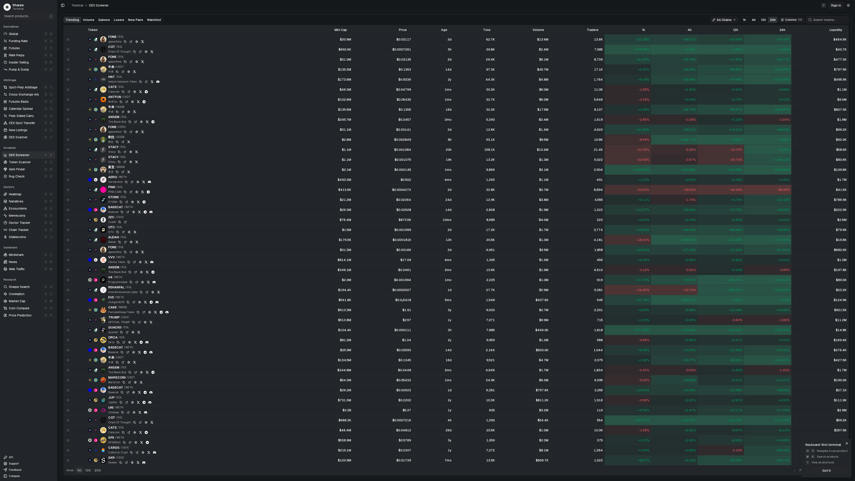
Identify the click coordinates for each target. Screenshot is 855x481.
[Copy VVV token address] (128, 262)
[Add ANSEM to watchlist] (68, 119)
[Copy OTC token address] (117, 232)
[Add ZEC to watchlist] (68, 219)
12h (763, 20)
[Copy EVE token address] (128, 302)
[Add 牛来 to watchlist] (68, 69)
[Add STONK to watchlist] (68, 199)
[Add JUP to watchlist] (68, 400)
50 (79, 470)
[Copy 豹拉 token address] (117, 142)
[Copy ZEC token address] (119, 222)
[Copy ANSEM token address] (129, 121)
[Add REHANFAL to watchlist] (68, 290)
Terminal (77, 5)
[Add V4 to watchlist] (68, 280)
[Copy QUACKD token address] (121, 332)
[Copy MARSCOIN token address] (123, 382)
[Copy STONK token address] (121, 202)
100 (88, 470)
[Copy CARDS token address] (131, 452)
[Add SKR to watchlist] (68, 460)
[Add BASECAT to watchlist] (68, 209)
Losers (119, 20)
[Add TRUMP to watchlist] (68, 320)
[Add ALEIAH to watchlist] (68, 240)
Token (93, 30)
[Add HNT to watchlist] (68, 79)
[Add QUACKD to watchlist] (68, 330)
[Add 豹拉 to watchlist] (68, 139)
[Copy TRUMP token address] (133, 322)
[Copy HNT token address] (140, 81)
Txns (487, 30)
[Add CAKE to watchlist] (68, 310)
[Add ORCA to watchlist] (68, 340)
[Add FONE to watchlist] (68, 39)
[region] (456, 245)
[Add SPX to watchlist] (68, 440)
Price (403, 30)
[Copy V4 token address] (131, 282)
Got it (826, 471)
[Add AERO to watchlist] (68, 179)
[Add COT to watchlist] (68, 49)
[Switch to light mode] (848, 5)
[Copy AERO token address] (126, 182)
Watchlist (154, 20)
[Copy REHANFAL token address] (141, 292)
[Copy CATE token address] (123, 91)
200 (97, 470)
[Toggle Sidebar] (57, 240)
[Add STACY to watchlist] (68, 149)
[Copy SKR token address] (120, 462)
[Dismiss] (846, 443)
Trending (72, 20)
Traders (592, 30)
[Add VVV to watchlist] (68, 260)
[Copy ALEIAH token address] (119, 242)
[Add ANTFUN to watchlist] (68, 99)
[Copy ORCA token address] (118, 342)
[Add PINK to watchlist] (68, 189)
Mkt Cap (340, 30)
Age (444, 30)
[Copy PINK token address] (125, 192)
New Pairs (135, 20)
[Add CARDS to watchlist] (68, 450)
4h (754, 20)
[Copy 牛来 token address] (117, 71)
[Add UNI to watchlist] (68, 410)
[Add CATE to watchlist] (68, 89)
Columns (793, 20)
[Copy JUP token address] (121, 402)
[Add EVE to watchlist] (68, 300)
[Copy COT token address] (134, 51)
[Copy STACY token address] (119, 152)
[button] (836, 5)
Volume (88, 20)
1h (744, 20)
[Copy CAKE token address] (138, 312)
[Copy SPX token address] (124, 442)
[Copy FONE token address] (125, 41)
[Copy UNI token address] (122, 412)
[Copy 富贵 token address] (117, 172)
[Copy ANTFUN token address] (121, 101)
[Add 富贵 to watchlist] (68, 169)
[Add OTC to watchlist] (68, 229)
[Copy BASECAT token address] (122, 212)
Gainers (104, 20)
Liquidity (835, 30)
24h (773, 20)
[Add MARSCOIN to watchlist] (68, 380)
